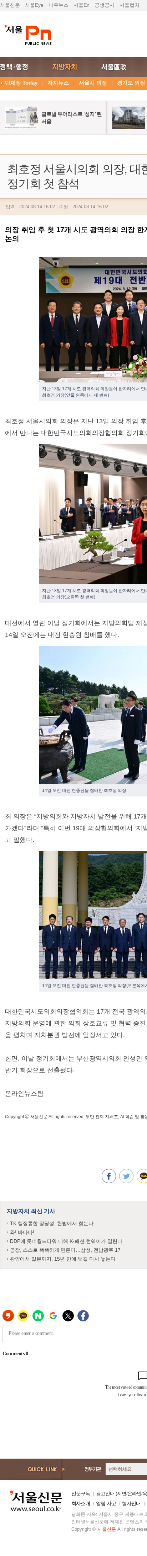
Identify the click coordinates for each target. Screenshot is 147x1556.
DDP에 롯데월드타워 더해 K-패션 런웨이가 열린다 (66, 1241)
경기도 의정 (131, 83)
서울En (82, 5)
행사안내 (131, 1503)
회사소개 (80, 1503)
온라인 (134, 1493)
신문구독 (80, 1493)
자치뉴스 (58, 83)
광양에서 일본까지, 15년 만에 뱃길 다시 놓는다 (63, 1259)
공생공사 (105, 5)
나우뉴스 (59, 5)
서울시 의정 (93, 83)
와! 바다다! (22, 1232)
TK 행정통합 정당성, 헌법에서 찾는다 (51, 1223)
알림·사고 (106, 1503)
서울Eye (34, 5)
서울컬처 (130, 5)
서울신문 (10, 5)
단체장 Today (21, 83)
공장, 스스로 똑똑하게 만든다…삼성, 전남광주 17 (65, 1250)
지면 (121, 1493)
